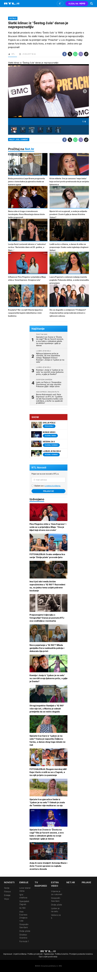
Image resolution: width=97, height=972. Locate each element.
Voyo (6, 899)
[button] (14, 130)
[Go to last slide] (12, 91)
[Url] (86, 54)
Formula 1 (24, 941)
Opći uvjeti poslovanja (48, 956)
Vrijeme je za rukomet (56, 893)
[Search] (91, 3)
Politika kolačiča (61, 954)
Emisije (7, 895)
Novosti (9, 882)
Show (35, 417)
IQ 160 (22, 908)
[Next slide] (85, 91)
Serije (6, 888)
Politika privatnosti (35, 954)
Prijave (86, 882)
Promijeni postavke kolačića (81, 954)
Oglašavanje (49, 954)
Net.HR (70, 882)
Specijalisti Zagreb (24, 903)
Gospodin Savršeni (23, 926)
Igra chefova (23, 896)
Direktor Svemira (23, 936)
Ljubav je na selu (55, 910)
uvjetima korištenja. (53, 486)
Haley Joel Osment (18, 139)
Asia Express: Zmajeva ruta (23, 916)
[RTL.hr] (11, 3)
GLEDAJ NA (73, 4)
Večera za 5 (56, 916)
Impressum (7, 954)
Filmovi (7, 891)
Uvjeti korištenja (20, 954)
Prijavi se (48, 491)
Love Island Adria (24, 889)
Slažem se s (47, 486)
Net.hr (29, 149)
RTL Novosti (39, 467)
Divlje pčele (24, 931)
